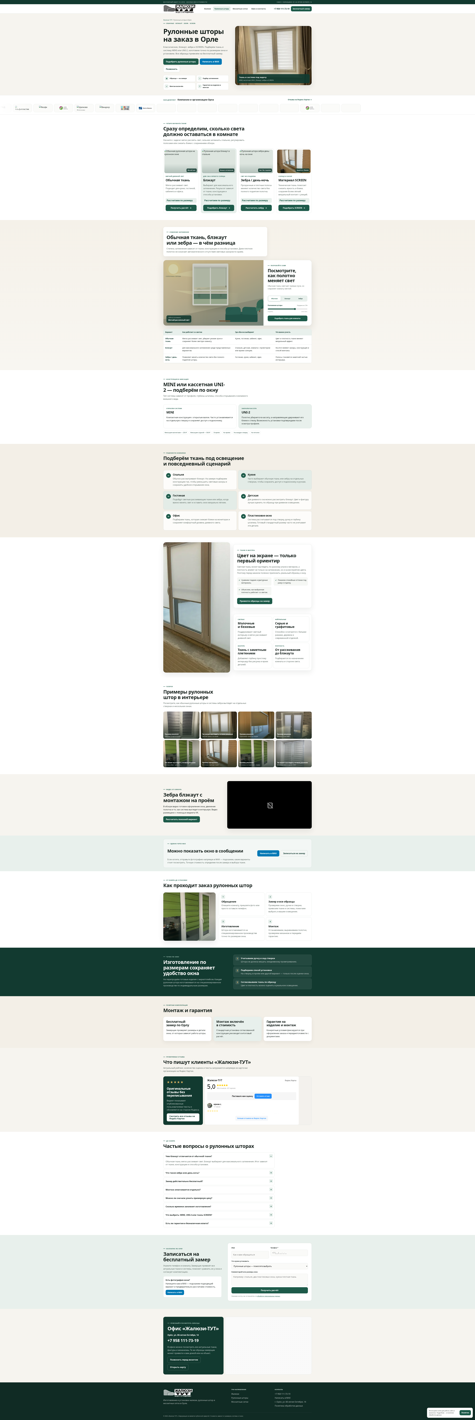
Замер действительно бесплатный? (184, 1181)
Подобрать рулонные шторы (181, 61)
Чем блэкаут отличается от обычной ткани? (189, 1156)
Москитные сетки (240, 9)
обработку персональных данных (268, 1296)
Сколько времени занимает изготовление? (188, 1206)
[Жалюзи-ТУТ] (179, 8)
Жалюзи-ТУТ (167, 20)
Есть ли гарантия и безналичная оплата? (187, 1223)
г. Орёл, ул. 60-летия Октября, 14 (290, 1401)
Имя (233, 1248)
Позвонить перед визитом (184, 1359)
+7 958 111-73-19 (281, 8)
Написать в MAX (210, 61)
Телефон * (274, 1248)
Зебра (300, 298)
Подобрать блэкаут (217, 208)
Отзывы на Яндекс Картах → (300, 100)
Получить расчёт (180, 208)
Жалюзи (207, 9)
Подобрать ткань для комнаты (287, 318)
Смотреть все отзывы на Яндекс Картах (182, 1117)
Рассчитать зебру (255, 208)
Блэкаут (287, 298)
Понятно (465, 1412)
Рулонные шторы (221, 9)
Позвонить (171, 69)
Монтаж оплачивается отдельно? (183, 1189)
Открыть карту (178, 1367)
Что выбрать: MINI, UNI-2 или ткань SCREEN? (189, 1215)
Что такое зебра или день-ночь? (182, 1173)
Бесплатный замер (301, 9)
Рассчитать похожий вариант (181, 819)
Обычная (274, 298)
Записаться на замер (294, 853)
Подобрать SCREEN (292, 208)
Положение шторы (275, 305)
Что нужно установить (240, 1261)
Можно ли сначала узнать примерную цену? (189, 1198)
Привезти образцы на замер (255, 601)
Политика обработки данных (289, 1405)
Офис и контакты (258, 9)
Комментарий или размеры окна (244, 1272)
